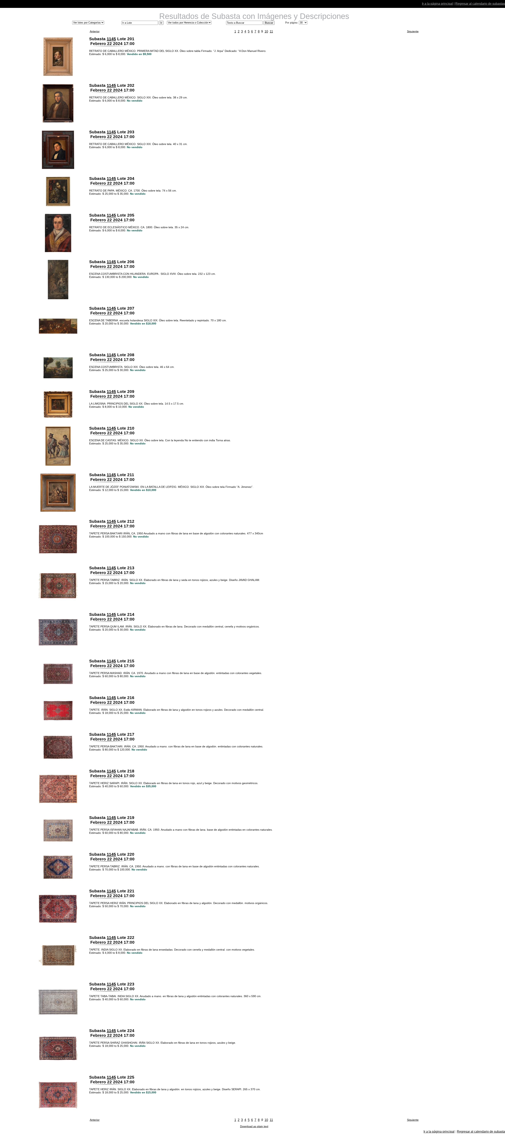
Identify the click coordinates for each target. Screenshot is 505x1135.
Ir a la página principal (437, 3)
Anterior (95, 31)
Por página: (291, 22)
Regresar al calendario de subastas (480, 3)
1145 (111, 38)
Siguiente (413, 31)
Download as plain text (254, 1126)
